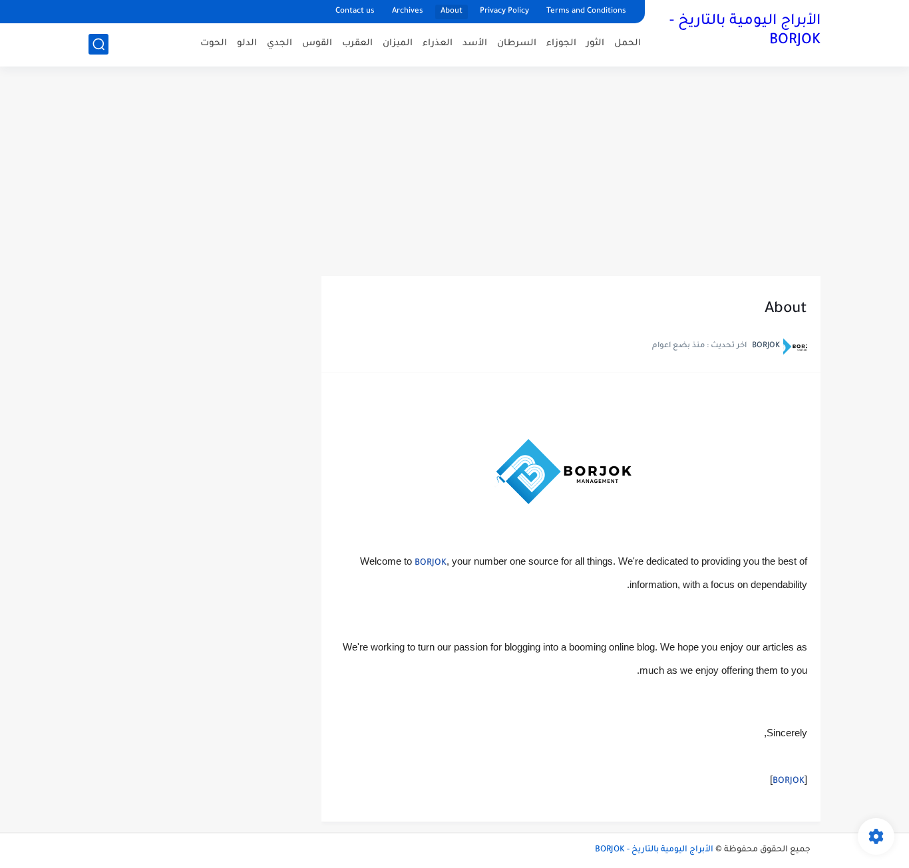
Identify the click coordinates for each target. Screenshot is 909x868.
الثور (595, 44)
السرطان (516, 44)
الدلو (247, 44)
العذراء (438, 44)
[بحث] (98, 44)
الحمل (627, 44)
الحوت (213, 44)
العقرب (357, 44)
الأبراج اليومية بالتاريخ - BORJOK (744, 31)
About (451, 11)
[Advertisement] (454, 173)
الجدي (279, 44)
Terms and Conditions (586, 11)
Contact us (355, 11)
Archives (407, 11)
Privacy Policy (504, 11)
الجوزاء (561, 44)
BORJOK (431, 563)
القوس (317, 44)
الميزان (398, 44)
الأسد (474, 44)
